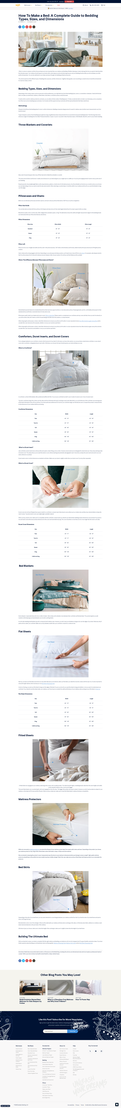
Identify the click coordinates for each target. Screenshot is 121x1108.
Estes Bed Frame (31, 1053)
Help (74, 1046)
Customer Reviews (64, 1053)
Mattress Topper (46, 1053)
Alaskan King (18, 1069)
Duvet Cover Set (46, 1068)
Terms (82, 1105)
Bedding (44, 1060)
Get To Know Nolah (64, 1048)
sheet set (98, 689)
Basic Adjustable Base (32, 1048)
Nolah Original (19, 1058)
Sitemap (74, 1074)
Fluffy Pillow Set (45, 1091)
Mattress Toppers (46, 1048)
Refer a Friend (62, 1057)
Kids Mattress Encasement (48, 1079)
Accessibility (71, 1105)
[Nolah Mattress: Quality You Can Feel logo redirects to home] (18, 5)
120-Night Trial (63, 1051)
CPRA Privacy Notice (77, 1067)
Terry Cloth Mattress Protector (48, 1074)
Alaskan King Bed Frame (33, 1073)
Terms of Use (75, 1065)
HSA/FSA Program (63, 1072)
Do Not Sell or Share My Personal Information (96, 1105)
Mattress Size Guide (71, 943)
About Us (62, 1046)
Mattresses (19, 1046)
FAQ (74, 1053)
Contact (74, 1048)
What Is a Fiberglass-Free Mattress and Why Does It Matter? (60, 1000)
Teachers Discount (63, 1070)
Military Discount (63, 1061)
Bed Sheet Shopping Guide (48, 683)
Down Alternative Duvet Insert (48, 1066)
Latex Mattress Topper (47, 1055)
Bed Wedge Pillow (46, 1097)
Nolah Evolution (19, 1048)
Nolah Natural (18, 1063)
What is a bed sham (49, 315)
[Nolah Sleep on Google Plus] (30, 27)
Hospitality (62, 1074)
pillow (83, 253)
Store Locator (76, 1051)
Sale (74, 1072)
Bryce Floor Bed (31, 1071)
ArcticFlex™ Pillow (46, 1087)
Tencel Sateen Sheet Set (47, 1064)
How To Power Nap (83, 999)
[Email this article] (33, 27)
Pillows (44, 1083)
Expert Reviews (63, 1055)
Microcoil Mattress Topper (48, 1057)
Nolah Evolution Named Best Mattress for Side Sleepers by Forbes (31, 1001)
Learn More (70, 8)
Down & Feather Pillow (47, 1093)
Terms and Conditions (77, 1062)
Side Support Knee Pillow (47, 1095)
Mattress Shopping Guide (60, 943)
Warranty (75, 1060)
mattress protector (34, 849)
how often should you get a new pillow (88, 321)
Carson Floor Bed (31, 1069)
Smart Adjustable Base (32, 1051)
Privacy (77, 1105)
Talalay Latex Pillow (46, 1089)
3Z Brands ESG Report (64, 1059)
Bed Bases (30, 1046)
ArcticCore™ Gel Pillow (47, 1085)
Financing (75, 1055)
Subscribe (72, 1031)
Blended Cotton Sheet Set (47, 1062)
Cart (104, 5)
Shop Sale (69, 1)
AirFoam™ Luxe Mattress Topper (49, 1050)
